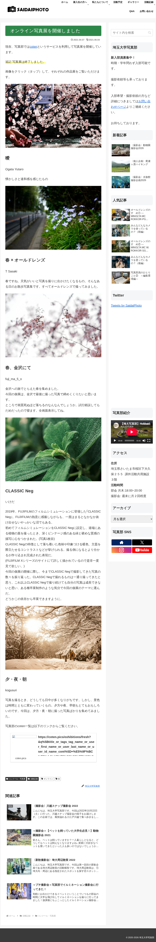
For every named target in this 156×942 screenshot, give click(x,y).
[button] (149, 32)
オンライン (48, 779)
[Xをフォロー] (142, 542)
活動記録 (34, 779)
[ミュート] (143, 440)
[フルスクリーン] (148, 440)
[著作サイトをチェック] (122, 542)
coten (33, 46)
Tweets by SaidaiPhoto (126, 305)
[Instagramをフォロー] (122, 550)
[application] (132, 432)
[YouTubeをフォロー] (142, 550)
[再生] (114, 440)
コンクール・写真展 (17, 779)
